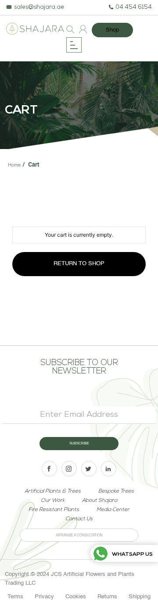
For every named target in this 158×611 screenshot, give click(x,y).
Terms (15, 597)
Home (14, 165)
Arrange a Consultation (79, 535)
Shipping (140, 597)
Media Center (113, 509)
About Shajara (99, 500)
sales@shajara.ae (39, 8)
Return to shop (79, 263)
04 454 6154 (133, 8)
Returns (107, 597)
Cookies (75, 597)
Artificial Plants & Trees (53, 491)
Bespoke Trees (116, 491)
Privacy (44, 597)
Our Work (53, 500)
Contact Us (79, 519)
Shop (112, 30)
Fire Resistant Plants (54, 509)
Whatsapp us (132, 554)
